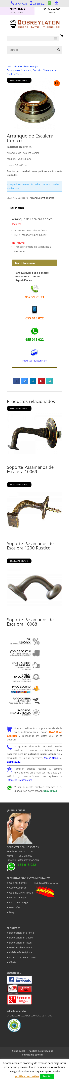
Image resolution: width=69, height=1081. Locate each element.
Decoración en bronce (21, 932)
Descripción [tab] (17, 207)
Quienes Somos (18, 882)
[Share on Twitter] (24, 383)
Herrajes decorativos (20, 947)
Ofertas (13, 962)
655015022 (38, 3)
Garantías (14, 907)
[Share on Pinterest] (41, 383)
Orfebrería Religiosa (20, 952)
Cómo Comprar (17, 887)
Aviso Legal (18, 1050)
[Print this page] (49, 383)
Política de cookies (33, 1054)
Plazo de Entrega (18, 902)
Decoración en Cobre (21, 937)
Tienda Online (21, 66)
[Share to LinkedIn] (33, 383)
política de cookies (27, 1076)
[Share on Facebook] (16, 383)
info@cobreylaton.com (34, 360)
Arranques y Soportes (31, 70)
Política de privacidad (41, 1050)
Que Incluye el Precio (21, 892)
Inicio (9, 66)
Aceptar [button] (47, 1076)
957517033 (21, 3)
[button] (57, 83)
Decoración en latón (20, 942)
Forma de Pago (17, 897)
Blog (11, 912)
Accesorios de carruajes (22, 957)
